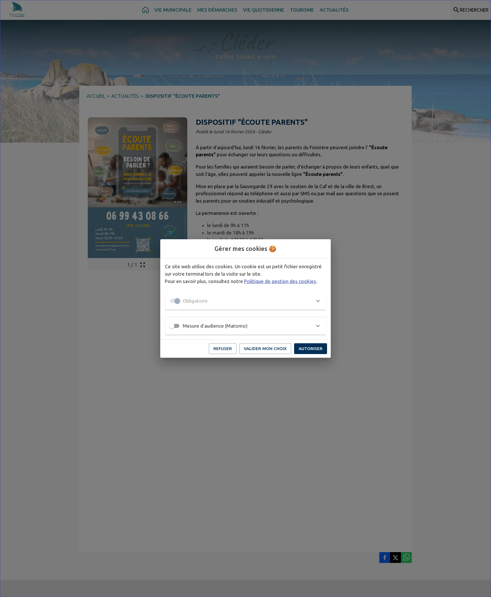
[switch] (171, 326)
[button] (245, 301)
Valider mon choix (265, 348)
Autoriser (311, 348)
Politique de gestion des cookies (280, 281)
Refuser (222, 348)
